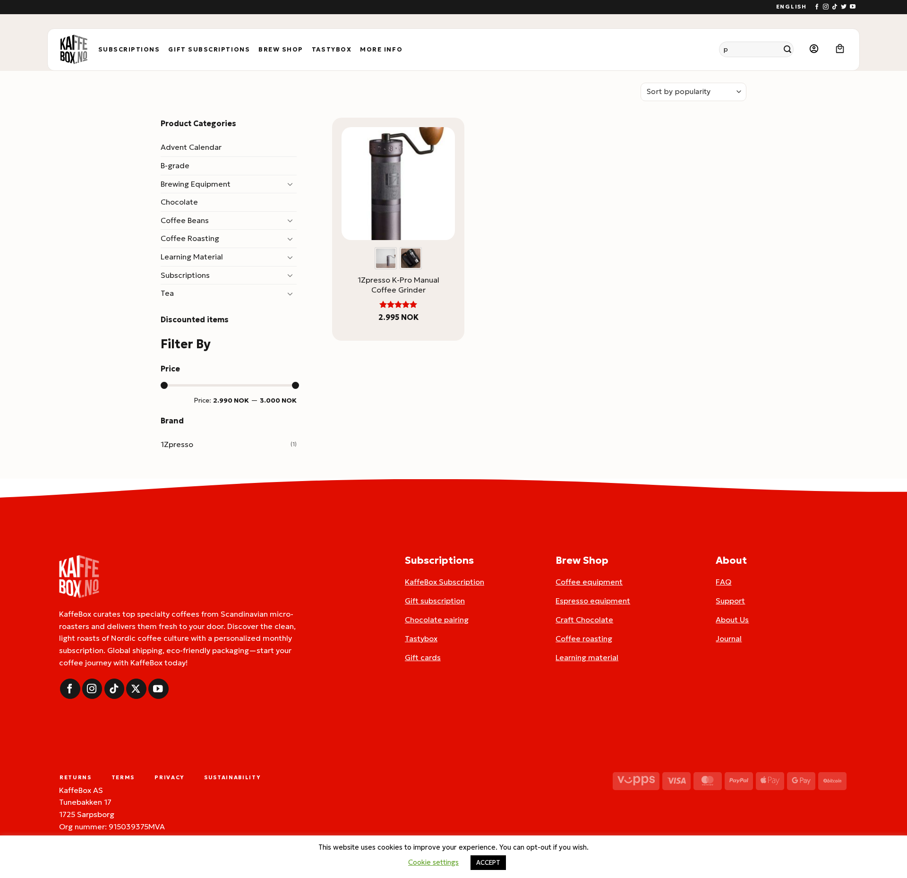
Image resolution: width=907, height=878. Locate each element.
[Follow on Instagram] (826, 7)
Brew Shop (280, 49)
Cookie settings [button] (433, 862)
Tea (167, 293)
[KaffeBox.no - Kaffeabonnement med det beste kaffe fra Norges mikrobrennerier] (73, 50)
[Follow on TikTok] (835, 7)
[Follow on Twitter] (844, 7)
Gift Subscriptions (209, 49)
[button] (814, 49)
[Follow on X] (136, 689)
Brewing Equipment (196, 184)
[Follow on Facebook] (817, 7)
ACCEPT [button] (488, 863)
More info (381, 49)
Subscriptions (129, 49)
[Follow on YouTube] (853, 7)
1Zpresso (177, 444)
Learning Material (192, 256)
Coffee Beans (185, 220)
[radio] (385, 258)
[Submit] (787, 49)
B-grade (175, 165)
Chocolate (179, 202)
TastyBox (331, 49)
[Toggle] (291, 183)
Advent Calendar (191, 147)
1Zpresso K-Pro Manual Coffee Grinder (398, 284)
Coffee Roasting (190, 238)
